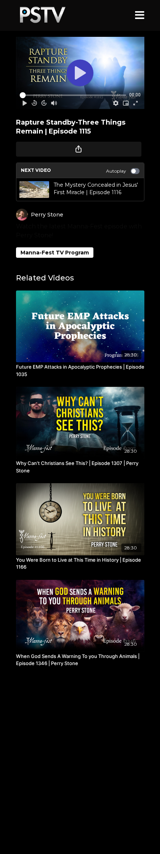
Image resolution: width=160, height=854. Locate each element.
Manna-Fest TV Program (54, 252)
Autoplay (116, 171)
